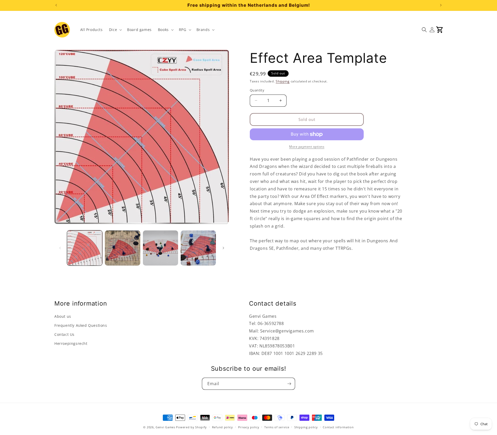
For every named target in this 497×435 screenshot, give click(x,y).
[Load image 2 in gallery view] (122, 248)
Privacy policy (248, 427)
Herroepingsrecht (70, 343)
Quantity (257, 90)
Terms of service (276, 427)
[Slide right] (223, 248)
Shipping (283, 81)
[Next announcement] (441, 5)
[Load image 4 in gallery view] (198, 248)
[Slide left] (60, 248)
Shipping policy (306, 427)
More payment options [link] (306, 146)
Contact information (338, 427)
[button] (115, 29)
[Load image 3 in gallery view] (160, 248)
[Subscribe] (289, 384)
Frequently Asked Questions (80, 325)
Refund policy (222, 427)
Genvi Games (165, 427)
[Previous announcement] (56, 5)
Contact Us (64, 334)
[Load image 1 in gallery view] (84, 248)
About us (62, 316)
